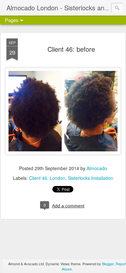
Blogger (108, 263)
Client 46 (38, 178)
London (57, 178)
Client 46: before (71, 49)
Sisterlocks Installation (90, 178)
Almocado (97, 168)
